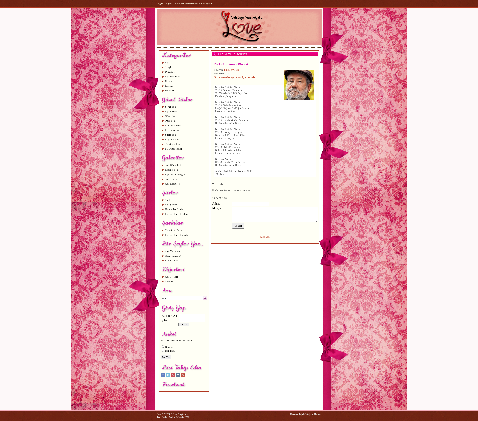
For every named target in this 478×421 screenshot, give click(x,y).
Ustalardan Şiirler (174, 209)
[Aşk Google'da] (183, 376)
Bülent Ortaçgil (231, 70)
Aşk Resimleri (172, 183)
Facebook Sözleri (174, 130)
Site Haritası (315, 414)
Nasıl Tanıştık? (173, 256)
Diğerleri (170, 72)
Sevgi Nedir (171, 260)
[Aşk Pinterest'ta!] (173, 376)
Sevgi (168, 67)
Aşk (167, 62)
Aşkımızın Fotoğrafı (176, 174)
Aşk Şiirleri (171, 204)
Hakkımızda (295, 414)
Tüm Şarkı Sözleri (174, 230)
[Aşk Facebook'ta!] (163, 376)
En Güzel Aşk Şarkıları (177, 235)
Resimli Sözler (173, 169)
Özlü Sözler (171, 121)
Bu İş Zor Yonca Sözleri (231, 64)
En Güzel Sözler (173, 149)
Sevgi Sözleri (172, 107)
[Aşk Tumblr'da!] (178, 376)
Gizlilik (305, 414)
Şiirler (168, 200)
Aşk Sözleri (171, 111)
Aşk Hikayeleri (173, 76)
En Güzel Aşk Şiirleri (176, 214)
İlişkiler (169, 81)
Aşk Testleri (171, 276)
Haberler (169, 90)
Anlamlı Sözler (173, 125)
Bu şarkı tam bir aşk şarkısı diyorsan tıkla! (235, 77)
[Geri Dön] (265, 237)
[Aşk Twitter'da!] (168, 376)
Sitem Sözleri (172, 135)
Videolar (169, 281)
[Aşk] (239, 48)
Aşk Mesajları (172, 251)
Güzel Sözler (172, 116)
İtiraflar (169, 86)
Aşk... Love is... (173, 179)
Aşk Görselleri (173, 165)
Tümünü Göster (173, 144)
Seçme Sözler (172, 139)
